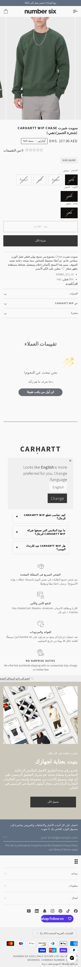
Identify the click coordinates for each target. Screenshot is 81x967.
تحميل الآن (53, 802)
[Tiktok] (68, 911)
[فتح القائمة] (71, 11)
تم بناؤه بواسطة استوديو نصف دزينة (60, 963)
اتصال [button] (75, 898)
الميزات (74, 293)
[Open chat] (72, 958)
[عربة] (9, 11)
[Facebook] (76, 911)
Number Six (20, 956)
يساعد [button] (74, 873)
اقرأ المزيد (72, 283)
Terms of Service (62, 849)
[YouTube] (29, 911)
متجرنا (74, 313)
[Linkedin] (37, 911)
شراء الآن (40, 240)
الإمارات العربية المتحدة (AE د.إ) (56, 933)
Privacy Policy (70, 845)
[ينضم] (6, 837)
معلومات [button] (73, 886)
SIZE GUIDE (69, 160)
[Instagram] (52, 911)
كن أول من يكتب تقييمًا (40, 392)
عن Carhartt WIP (66, 303)
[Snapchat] (45, 911)
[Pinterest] (60, 911)
